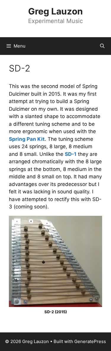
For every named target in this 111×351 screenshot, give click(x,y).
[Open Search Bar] (102, 46)
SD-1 (70, 154)
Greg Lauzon (55, 11)
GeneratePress (90, 341)
